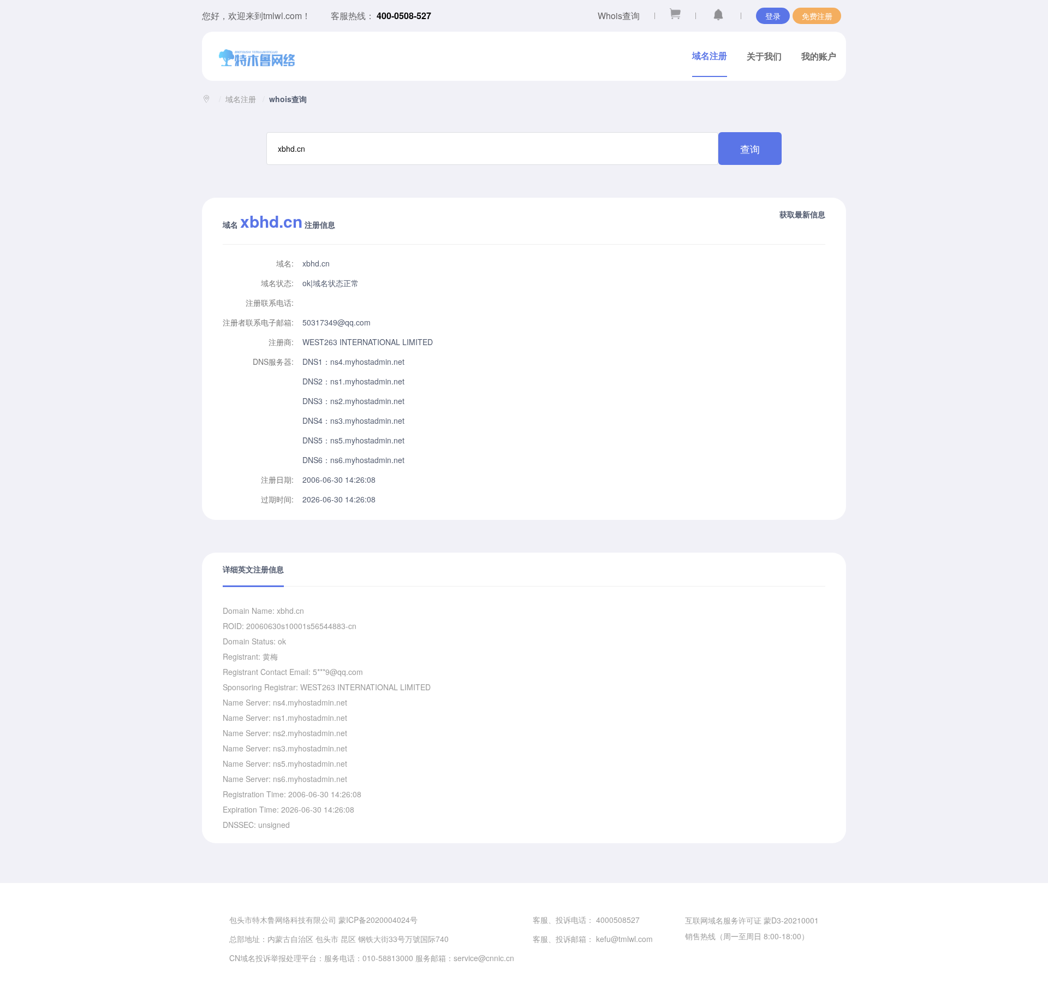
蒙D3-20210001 (791, 920)
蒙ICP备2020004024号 (378, 919)
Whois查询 (619, 15)
